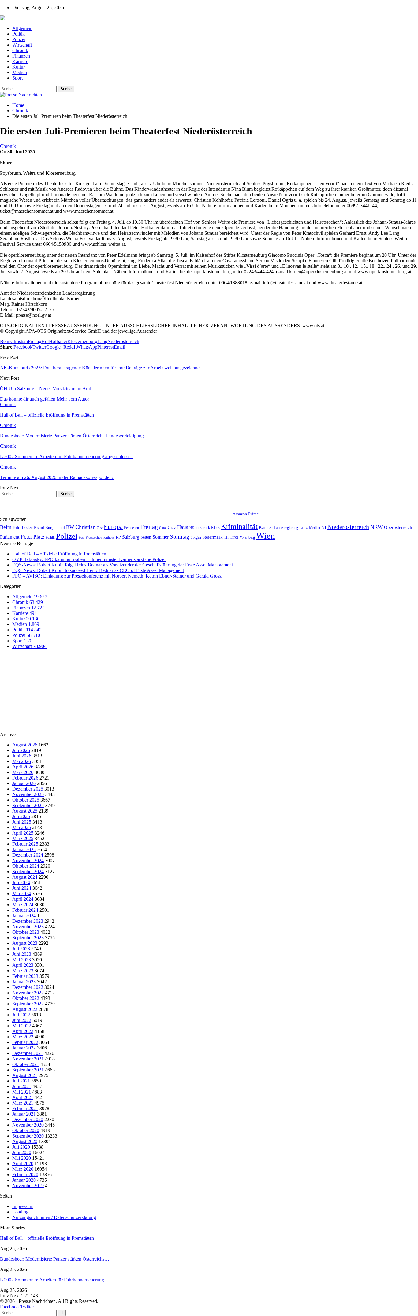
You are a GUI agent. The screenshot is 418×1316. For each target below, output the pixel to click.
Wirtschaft (22, 44)
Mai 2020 (21, 1158)
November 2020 (28, 1124)
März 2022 (22, 1036)
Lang (102, 341)
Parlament (9, 537)
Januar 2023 (24, 981)
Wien (265, 535)
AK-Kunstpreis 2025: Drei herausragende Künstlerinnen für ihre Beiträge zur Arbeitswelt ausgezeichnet (100, 367)
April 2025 (22, 833)
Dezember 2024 (27, 855)
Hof (45, 341)
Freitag (34, 341)
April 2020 (22, 1163)
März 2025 (22, 838)
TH (226, 537)
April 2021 (22, 1097)
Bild (17, 527)
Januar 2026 (24, 783)
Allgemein (22, 28)
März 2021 (22, 1102)
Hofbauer (58, 341)
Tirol (234, 537)
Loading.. (21, 1211)
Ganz (162, 527)
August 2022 (24, 1009)
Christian (19, 341)
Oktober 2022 (25, 998)
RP (118, 537)
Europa (113, 526)
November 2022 (28, 992)
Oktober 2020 (25, 1130)
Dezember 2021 (27, 1053)
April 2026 (22, 766)
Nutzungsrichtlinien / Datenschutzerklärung (54, 1217)
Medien (19, 72)
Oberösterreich (398, 527)
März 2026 (22, 772)
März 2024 (22, 904)
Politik (18, 33)
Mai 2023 (21, 959)
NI (323, 527)
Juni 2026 (21, 755)
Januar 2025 (24, 849)
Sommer (160, 537)
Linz (303, 527)
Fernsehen (131, 527)
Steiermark (212, 537)
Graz (172, 527)
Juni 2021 (21, 1086)
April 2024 (22, 899)
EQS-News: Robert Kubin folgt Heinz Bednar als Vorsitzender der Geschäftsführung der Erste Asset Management (122, 564)
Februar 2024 (25, 910)
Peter (26, 536)
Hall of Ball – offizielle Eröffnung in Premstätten (59, 553)
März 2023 (22, 970)
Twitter (27, 1306)
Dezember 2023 (27, 921)
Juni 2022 (21, 1020)
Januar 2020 (24, 1180)
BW (70, 527)
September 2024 (28, 871)
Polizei (18, 39)
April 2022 (22, 1031)
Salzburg (130, 537)
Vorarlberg (247, 537)
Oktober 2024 (25, 866)
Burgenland (55, 527)
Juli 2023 (21, 948)
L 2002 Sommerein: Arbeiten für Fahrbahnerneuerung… (54, 1279)
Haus (182, 527)
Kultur (18, 66)
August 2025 (24, 810)
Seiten (145, 537)
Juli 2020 (21, 1147)
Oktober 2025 (25, 799)
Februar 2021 (25, 1108)
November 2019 (28, 1185)
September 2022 (28, 1003)
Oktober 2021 (25, 1064)
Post (81, 537)
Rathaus (108, 537)
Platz (38, 537)
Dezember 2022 (27, 987)
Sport (17, 77)
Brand (39, 527)
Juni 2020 (21, 1152)
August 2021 (24, 1075)
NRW (376, 527)
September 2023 (28, 937)
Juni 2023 (21, 954)
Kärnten (266, 527)
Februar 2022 (25, 1042)
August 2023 (24, 943)
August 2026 (24, 744)
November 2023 (28, 926)
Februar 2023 (25, 976)
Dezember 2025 (27, 788)
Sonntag (179, 536)
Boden (27, 527)
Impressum (22, 1206)
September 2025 (28, 805)
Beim (5, 341)
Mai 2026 (21, 761)
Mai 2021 (21, 1091)
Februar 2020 (25, 1174)
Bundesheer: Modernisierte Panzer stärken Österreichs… (54, 1259)
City (100, 527)
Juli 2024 (21, 882)
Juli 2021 (21, 1080)
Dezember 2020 (27, 1119)
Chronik (20, 50)
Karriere (20, 61)
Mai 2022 (21, 1025)
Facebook (9, 1306)
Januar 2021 (24, 1113)
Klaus (215, 527)
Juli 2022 (21, 1014)
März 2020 (22, 1169)
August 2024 (24, 877)
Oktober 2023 (25, 932)
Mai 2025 (21, 827)
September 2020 (28, 1135)
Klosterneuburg (82, 341)
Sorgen (196, 537)
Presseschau (94, 537)
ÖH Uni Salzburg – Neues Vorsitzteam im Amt (45, 388)
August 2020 (24, 1141)
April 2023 (22, 965)
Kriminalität (239, 526)
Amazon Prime (246, 514)
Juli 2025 (21, 816)
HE (191, 527)
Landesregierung (286, 527)
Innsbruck (202, 527)
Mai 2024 (21, 893)
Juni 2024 (21, 888)
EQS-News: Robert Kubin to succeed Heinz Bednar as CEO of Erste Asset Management (98, 570)
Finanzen (21, 55)
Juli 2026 (21, 750)
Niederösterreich (123, 341)
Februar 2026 (25, 777)
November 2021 (28, 1058)
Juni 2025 (21, 821)
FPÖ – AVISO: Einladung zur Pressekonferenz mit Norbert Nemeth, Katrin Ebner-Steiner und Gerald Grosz (117, 575)
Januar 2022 (24, 1047)
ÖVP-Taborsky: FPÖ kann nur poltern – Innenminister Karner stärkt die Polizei (89, 559)
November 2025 (28, 794)
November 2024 (28, 860)
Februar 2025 (25, 844)
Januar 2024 (24, 915)
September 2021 (28, 1069)
